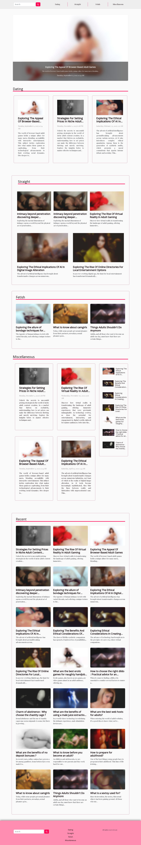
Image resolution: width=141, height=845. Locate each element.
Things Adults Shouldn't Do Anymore (106, 329)
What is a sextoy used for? (105, 793)
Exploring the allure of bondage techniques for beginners (29, 330)
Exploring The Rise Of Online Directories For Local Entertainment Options (98, 268)
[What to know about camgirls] (70, 313)
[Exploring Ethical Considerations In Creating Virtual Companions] (70, 48)
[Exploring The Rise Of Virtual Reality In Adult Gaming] (107, 201)
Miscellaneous (118, 4)
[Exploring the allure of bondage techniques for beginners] (33, 313)
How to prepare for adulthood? (101, 754)
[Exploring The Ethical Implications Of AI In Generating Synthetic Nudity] (109, 107)
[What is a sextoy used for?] (107, 779)
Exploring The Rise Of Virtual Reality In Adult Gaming (106, 215)
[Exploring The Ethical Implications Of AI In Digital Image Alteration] (42, 247)
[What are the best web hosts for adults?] (107, 698)
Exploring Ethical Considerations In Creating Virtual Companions (70, 67)
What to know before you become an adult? (67, 754)
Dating (57, 4)
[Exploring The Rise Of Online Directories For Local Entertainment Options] (98, 247)
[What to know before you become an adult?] (70, 739)
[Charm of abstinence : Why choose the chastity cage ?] (108, 445)
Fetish (98, 4)
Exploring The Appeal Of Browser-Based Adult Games (30, 121)
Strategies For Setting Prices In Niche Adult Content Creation (70, 121)
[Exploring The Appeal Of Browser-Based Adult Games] (31, 107)
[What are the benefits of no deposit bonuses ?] (33, 739)
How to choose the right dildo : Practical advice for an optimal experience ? (121, 435)
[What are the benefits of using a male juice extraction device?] (70, 698)
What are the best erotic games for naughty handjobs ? (121, 421)
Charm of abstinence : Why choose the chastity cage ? (120, 446)
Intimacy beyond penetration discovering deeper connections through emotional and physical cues (33, 218)
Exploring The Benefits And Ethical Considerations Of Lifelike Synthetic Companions (121, 387)
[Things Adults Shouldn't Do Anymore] (107, 313)
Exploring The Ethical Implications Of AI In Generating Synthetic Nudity (121, 375)
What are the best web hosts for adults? (106, 713)
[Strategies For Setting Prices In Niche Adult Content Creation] (70, 107)
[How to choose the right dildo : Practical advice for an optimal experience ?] (108, 432)
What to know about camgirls (70, 327)
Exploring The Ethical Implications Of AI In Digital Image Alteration (41, 268)
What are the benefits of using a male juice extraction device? (69, 715)
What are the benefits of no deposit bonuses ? (31, 754)
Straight (78, 4)
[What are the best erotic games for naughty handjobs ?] (108, 420)
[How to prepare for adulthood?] (107, 739)
